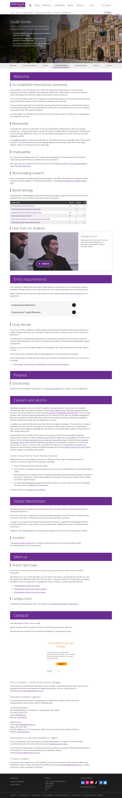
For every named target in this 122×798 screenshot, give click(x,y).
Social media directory (88, 787)
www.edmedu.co (23, 732)
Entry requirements (29, 65)
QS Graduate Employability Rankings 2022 (62, 413)
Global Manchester (80, 65)
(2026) (21, 216)
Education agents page (58, 744)
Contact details (15, 785)
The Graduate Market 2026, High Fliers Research (63, 410)
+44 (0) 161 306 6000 (17, 782)
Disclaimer (14, 795)
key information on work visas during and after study (46, 440)
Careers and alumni (61, 65)
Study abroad (66, 13)
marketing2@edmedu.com (25, 724)
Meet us (96, 65)
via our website (76, 293)
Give (91, 5)
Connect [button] (80, 5)
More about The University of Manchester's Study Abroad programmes (41, 364)
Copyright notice (35, 795)
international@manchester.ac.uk (27, 753)
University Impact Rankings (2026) (30, 219)
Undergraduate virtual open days (27, 586)
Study (17, 13)
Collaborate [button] (59, 5)
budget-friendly (19, 140)
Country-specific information (43, 13)
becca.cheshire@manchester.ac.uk (30, 691)
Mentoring (32, 483)
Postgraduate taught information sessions (30, 589)
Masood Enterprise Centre (75, 447)
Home (30, 5)
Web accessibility (47, 795)
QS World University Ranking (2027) (22, 206)
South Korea (57, 13)
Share (109, 13)
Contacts (109, 65)
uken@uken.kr (20, 715)
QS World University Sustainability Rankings (25, 222)
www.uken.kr (22, 717)
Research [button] (47, 5)
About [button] (70, 5)
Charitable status (76, 795)
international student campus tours (64, 604)
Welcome (13, 65)
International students (27, 13)
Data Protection (23, 795)
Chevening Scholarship (53, 389)
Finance (45, 65)
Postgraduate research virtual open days (29, 592)
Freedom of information (62, 795)
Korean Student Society (22, 543)
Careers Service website (36, 490)
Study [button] (37, 5)
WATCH (45, 264)
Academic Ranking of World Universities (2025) (26, 212)
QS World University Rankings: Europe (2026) (26, 209)
